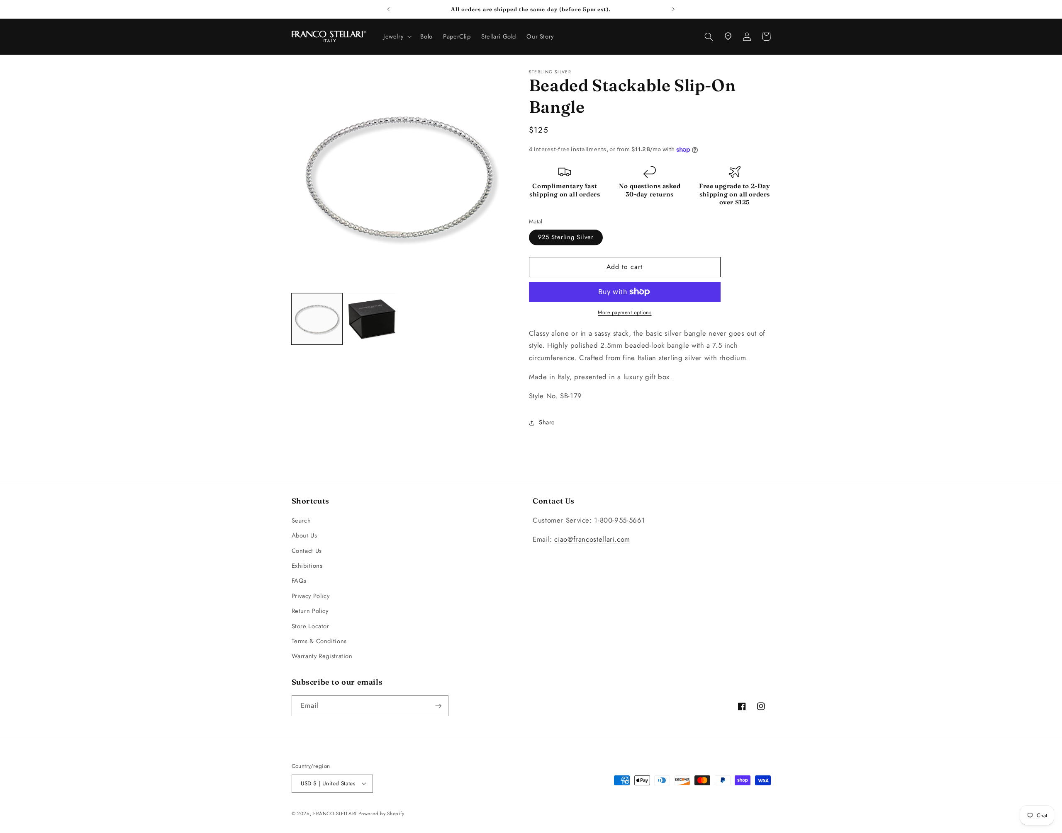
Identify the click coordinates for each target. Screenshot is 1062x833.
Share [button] (547, 422)
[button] (396, 36)
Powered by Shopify (381, 813)
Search (301, 520)
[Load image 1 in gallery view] (317, 319)
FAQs (299, 580)
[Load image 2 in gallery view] (371, 319)
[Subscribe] (438, 705)
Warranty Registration (322, 656)
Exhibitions (307, 565)
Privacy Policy (311, 596)
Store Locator (310, 626)
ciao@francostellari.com (592, 539)
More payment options (625, 312)
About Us (304, 535)
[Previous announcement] (389, 9)
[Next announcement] (673, 9)
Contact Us (307, 550)
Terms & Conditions (319, 641)
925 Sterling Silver (566, 237)
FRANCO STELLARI (334, 813)
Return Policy (310, 610)
